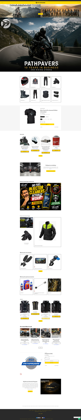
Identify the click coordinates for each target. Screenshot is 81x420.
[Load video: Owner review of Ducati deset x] (40, 196)
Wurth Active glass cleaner (56, 147)
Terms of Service (39, 410)
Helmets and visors (23, 87)
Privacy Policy (49, 410)
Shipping (44, 114)
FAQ (45, 411)
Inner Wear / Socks (33, 100)
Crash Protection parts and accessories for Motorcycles (39, 293)
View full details (56, 365)
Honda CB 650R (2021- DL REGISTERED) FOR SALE (25, 340)
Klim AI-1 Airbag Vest (35, 311)
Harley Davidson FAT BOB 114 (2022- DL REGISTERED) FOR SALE (45, 341)
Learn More (30, 391)
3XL (50, 119)
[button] (1, 2)
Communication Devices (55, 100)
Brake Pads (50, 292)
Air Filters (22, 292)
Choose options (35, 150)
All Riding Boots (22, 100)
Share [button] (46, 365)
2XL (48, 119)
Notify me (25, 315)
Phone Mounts (50, 268)
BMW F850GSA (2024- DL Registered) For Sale (35, 340)
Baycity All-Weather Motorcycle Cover (35, 147)
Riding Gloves (53, 87)
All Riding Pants (43, 87)
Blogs (43, 411)
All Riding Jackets (33, 87)
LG (43, 119)
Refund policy (41, 411)
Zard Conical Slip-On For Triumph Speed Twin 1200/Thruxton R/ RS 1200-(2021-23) (46, 148)
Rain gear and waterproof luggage (38, 245)
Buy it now (51, 362)
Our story (30, 410)
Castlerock (47, 116)
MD (41, 119)
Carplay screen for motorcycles (38, 268)
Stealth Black (42, 116)
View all (41, 347)
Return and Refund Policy (45, 410)
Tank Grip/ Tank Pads (23, 268)
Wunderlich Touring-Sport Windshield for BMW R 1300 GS (24, 147)
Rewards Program (37, 411)
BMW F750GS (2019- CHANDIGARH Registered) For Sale (56, 340)
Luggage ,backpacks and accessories (46, 100)
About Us (33, 410)
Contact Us (35, 410)
